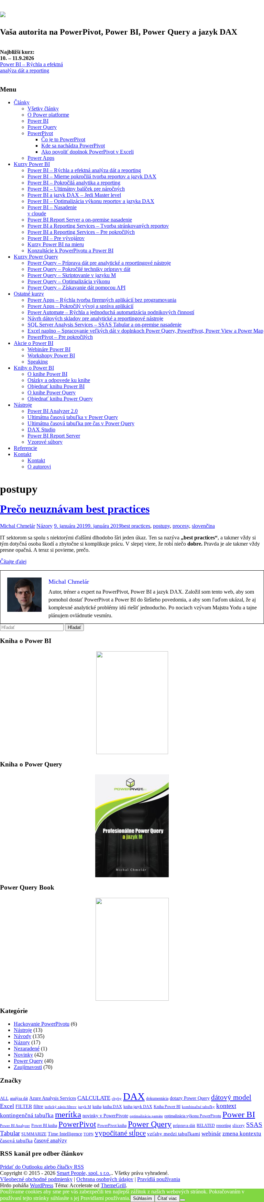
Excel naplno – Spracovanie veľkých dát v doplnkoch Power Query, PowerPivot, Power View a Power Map (145, 331)
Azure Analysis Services (52, 1098)
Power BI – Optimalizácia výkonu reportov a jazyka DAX (91, 201)
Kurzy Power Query (36, 257)
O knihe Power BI (47, 374)
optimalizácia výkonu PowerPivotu (192, 1116)
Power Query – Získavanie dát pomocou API (76, 287)
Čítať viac (167, 1198)
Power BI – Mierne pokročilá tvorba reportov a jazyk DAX (92, 176)
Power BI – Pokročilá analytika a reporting (74, 183)
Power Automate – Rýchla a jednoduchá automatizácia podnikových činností (111, 312)
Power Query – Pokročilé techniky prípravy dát (79, 269)
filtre (38, 1106)
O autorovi (39, 466)
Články (22, 102)
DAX (134, 1096)
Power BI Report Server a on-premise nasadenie (80, 220)
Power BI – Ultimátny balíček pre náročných (76, 189)
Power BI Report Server (54, 436)
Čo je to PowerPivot (63, 139)
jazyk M (84, 1107)
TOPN (89, 1134)
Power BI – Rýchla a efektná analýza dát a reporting (31, 67)
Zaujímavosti (28, 1067)
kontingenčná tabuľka (27, 1115)
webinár (211, 1133)
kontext (226, 1105)
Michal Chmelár (17, 526)
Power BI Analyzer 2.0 (53, 411)
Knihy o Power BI (34, 368)
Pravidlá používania (158, 1179)
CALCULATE (93, 1097)
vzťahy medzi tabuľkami (173, 1133)
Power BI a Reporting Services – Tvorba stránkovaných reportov (98, 226)
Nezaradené (27, 1048)
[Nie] (182, 1200)
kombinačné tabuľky (198, 1107)
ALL (4, 1098)
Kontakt (22, 454)
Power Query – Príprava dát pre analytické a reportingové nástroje (99, 263)
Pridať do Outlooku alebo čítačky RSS (42, 1167)
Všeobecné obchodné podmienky (36, 1179)
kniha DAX (112, 1107)
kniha (96, 1106)
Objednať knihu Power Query (60, 399)
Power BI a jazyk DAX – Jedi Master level (74, 195)
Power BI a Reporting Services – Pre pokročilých (81, 232)
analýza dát (19, 1098)
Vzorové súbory (45, 442)
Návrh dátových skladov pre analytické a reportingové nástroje (95, 318)
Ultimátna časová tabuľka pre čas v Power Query (81, 423)
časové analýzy (50, 1140)
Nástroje (23, 405)
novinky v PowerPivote (105, 1115)
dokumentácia (157, 1098)
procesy (181, 526)
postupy (161, 526)
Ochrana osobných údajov (104, 1179)
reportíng (223, 1125)
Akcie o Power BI (33, 343)
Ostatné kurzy (29, 294)
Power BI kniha (44, 1125)
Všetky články (43, 108)
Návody (22, 1036)
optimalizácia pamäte (146, 1116)
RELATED (206, 1125)
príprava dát (184, 1125)
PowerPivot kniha (111, 1125)
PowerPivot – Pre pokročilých (60, 337)
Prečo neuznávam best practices (75, 509)
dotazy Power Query (190, 1098)
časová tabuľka (16, 1140)
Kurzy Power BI (32, 164)
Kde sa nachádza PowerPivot (73, 145)
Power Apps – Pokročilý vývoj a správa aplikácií (80, 306)
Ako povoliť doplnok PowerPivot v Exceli (87, 152)
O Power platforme (48, 115)
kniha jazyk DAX (137, 1106)
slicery (238, 1125)
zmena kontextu (241, 1133)
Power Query (42, 127)
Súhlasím (142, 1198)
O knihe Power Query (52, 392)
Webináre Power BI (49, 349)
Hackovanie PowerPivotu (41, 1024)
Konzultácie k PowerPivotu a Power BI (70, 250)
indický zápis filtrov (61, 1107)
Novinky (23, 1055)
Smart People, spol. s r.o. (83, 1173)
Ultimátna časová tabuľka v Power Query (73, 417)
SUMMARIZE (33, 1134)
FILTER (23, 1106)
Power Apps (41, 158)
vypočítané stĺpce (120, 1133)
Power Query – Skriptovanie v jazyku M (72, 275)
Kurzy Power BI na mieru (56, 244)
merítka (68, 1114)
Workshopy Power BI (51, 355)
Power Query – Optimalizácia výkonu (69, 281)
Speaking (38, 362)
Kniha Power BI (167, 1107)
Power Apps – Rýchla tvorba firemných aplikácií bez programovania (102, 300)
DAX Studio (41, 429)
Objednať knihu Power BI (56, 386)
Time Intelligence (65, 1133)
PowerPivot (40, 133)
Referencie (25, 448)
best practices (135, 526)
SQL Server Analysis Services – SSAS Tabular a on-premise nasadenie (105, 325)
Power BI (38, 121)
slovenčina (203, 526)
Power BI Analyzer (15, 1126)
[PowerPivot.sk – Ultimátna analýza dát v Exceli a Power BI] (3, 13)
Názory (44, 526)
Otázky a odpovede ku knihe (59, 380)
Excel (7, 1106)
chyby (117, 1098)
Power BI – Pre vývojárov (56, 238)
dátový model (231, 1097)
